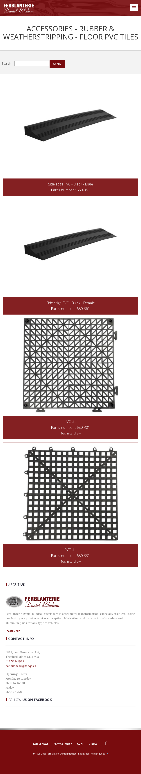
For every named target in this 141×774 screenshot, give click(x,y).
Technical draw (71, 433)
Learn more (13, 631)
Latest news (40, 743)
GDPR (80, 743)
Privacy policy (63, 743)
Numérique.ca (98, 753)
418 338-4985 (15, 661)
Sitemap (93, 743)
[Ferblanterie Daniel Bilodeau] (19, 8)
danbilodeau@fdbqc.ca (21, 666)
